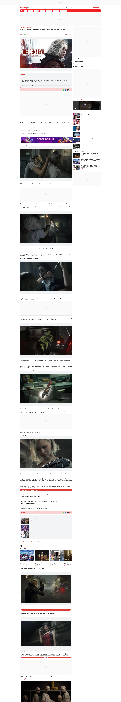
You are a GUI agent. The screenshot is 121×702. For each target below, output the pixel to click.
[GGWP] (24, 8)
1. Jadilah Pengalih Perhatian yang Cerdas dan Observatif (32, 127)
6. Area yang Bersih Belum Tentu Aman (29, 135)
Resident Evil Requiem (39, 117)
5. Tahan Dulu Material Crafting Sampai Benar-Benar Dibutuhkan (34, 133)
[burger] (100, 7)
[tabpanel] (46, 82)
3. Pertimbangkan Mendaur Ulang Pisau (29, 130)
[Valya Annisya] (21, 546)
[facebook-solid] (65, 90)
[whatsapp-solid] (63, 90)
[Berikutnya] (72, 554)
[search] (91, 7)
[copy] (70, 90)
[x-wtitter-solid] (68, 90)
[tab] (23, 74)
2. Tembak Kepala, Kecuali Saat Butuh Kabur (30, 128)
